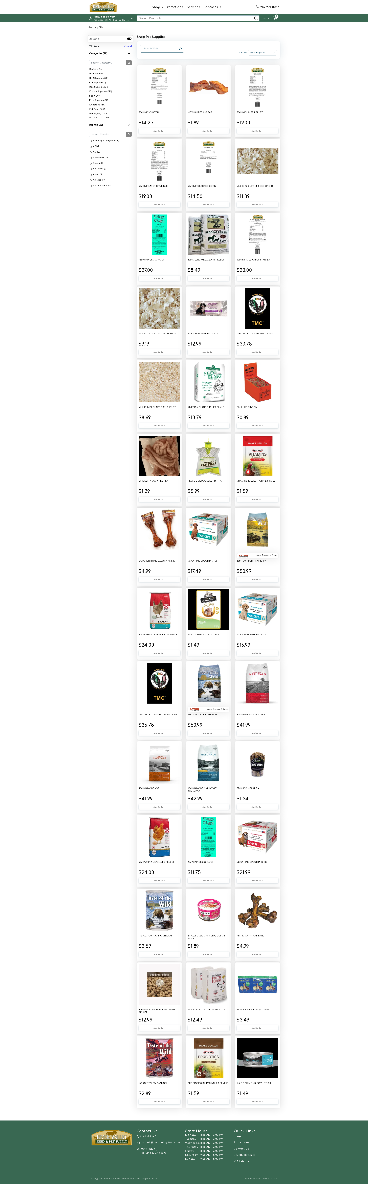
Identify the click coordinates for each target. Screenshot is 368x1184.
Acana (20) (98, 163)
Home (92, 27)
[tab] (110, 85)
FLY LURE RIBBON (247, 407)
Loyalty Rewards (245, 1155)
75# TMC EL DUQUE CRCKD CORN (158, 715)
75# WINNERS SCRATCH (152, 260)
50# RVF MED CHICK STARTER (253, 260)
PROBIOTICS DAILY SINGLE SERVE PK (208, 1083)
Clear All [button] (128, 46)
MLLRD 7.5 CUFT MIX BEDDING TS (157, 333)
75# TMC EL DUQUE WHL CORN (255, 333)
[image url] (103, 6)
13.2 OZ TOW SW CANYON (153, 1083)
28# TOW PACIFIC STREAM (202, 715)
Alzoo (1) (97, 174)
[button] (266, 18)
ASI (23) (97, 152)
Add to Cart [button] (159, 131)
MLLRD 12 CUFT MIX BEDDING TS (255, 186)
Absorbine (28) (101, 157)
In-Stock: (94, 38)
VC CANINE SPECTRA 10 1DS (252, 862)
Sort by (243, 53)
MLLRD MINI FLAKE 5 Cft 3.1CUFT (157, 407)
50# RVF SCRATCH (149, 112)
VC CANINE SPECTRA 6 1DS (252, 635)
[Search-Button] (256, 18)
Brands (96, 124)
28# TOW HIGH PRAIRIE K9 (251, 561)
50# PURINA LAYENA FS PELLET (156, 862)
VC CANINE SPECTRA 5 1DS (203, 333)
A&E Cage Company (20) (106, 141)
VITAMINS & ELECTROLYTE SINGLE (256, 481)
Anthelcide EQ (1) (102, 185)
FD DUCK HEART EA (248, 788)
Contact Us (212, 7)
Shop (156, 7)
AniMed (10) (99, 180)
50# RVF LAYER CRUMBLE (153, 186)
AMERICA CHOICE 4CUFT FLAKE (206, 407)
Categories (98, 53)
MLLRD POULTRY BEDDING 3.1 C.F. (207, 1009)
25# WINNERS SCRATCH (201, 862)
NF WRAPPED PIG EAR (200, 112)
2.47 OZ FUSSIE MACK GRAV (203, 635)
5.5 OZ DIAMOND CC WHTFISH (254, 1083)
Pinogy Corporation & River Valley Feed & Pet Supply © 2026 (124, 1179)
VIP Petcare (241, 1161)
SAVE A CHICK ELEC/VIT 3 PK (253, 1009)
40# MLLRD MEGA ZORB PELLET (206, 260)
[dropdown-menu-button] (162, 7)
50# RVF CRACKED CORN (202, 186)
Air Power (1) (99, 169)
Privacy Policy (252, 1179)
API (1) (96, 146)
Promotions (174, 7)
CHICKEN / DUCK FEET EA (153, 481)
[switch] (129, 38)
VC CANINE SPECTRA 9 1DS (203, 561)
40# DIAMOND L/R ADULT (251, 715)
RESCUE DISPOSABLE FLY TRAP (205, 481)
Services (193, 7)
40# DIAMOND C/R (149, 788)
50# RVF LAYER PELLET (250, 112)
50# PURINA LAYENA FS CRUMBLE (158, 635)
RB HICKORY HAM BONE (250, 936)
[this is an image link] (112, 1137)
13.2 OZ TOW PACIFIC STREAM (155, 936)
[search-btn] (129, 62)
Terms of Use (270, 1179)
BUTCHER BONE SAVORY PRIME (157, 561)
